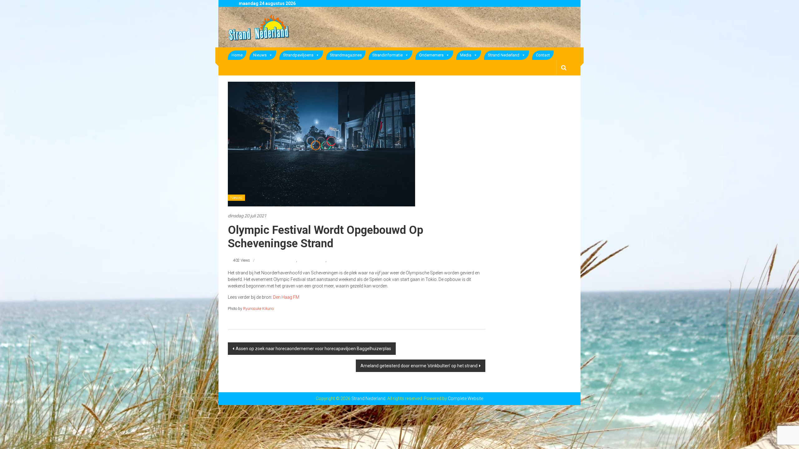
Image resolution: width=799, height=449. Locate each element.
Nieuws (260, 55)
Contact (543, 55)
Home (237, 55)
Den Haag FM (286, 297)
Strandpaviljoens (298, 55)
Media (465, 55)
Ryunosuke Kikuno (258, 309)
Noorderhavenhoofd (280, 260)
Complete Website (465, 398)
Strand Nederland (503, 55)
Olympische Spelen (343, 260)
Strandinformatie (387, 55)
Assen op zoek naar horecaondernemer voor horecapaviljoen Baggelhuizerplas (313, 348)
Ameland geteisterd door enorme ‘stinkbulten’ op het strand (419, 365)
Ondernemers (431, 55)
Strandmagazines (346, 55)
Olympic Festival (312, 260)
